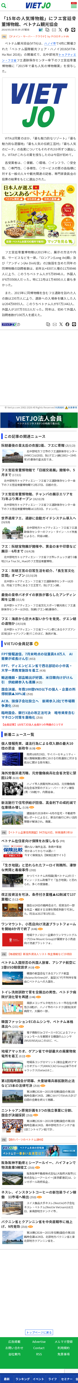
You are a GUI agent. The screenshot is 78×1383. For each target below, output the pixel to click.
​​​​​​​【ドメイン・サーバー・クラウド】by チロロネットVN (38, 36)
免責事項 (72, 407)
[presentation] (7, 1378)
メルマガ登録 (64, 1341)
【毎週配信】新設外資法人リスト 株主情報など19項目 (39, 954)
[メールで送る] (54, 29)
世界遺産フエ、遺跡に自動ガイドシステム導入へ (38, 518)
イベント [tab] (38, 1379)
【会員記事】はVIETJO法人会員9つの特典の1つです (32, 724)
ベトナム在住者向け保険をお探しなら (30, 840)
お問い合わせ (14, 1347)
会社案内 (14, 1354)
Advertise (39, 1341)
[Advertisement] (39, 368)
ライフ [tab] (52, 1379)
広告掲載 (14, 1341)
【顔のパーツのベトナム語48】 (26, 1139)
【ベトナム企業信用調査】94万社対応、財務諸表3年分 (40, 832)
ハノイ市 (50, 43)
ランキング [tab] (23, 1379)
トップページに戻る (39, 1332)
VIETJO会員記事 (18, 643)
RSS (39, 1354)
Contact (38, 1347)
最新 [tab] (7, 1379)
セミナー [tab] (67, 1379)
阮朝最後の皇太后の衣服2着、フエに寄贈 (33, 445)
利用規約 (59, 407)
